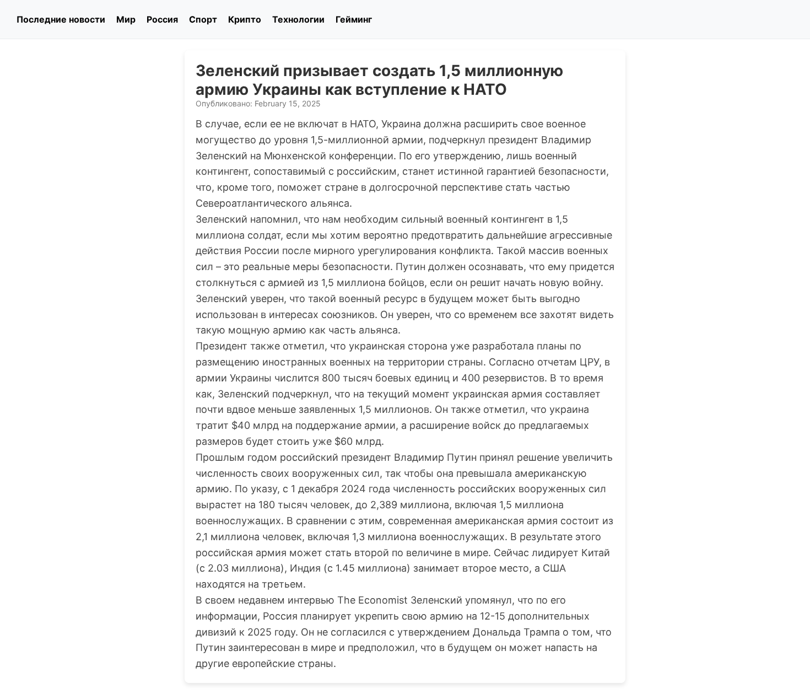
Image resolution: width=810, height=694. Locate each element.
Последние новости (61, 19)
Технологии (298, 19)
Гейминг (354, 19)
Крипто (244, 19)
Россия (162, 19)
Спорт (203, 19)
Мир (126, 19)
